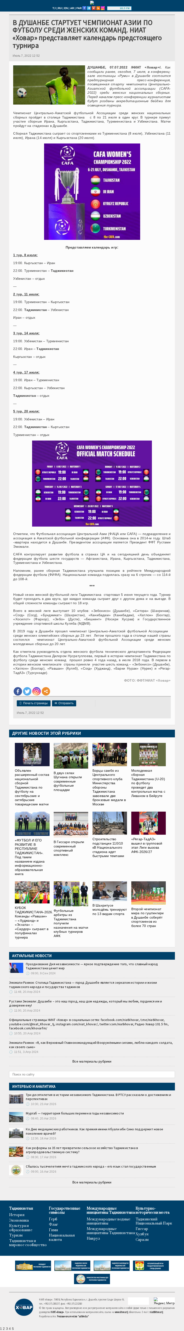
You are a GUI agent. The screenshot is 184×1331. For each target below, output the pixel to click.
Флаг (53, 1225)
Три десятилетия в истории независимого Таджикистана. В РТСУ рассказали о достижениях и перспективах (98, 1097)
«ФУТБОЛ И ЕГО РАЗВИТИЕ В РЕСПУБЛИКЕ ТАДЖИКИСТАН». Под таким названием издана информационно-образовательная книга (30, 857)
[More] (46, 691)
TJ (54, 8)
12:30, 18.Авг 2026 (41, 1138)
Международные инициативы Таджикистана (111, 1211)
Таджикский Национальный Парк (154, 1221)
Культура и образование (20, 1228)
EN (66, 8)
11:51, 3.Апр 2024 (23, 1052)
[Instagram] (36, 691)
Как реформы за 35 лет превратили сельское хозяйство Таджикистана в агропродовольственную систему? (82, 1150)
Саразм (142, 1240)
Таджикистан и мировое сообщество (28, 1243)
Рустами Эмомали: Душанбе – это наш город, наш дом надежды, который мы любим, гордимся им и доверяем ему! (85, 1003)
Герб (53, 1219)
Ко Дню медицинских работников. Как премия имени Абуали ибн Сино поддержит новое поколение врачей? (94, 1131)
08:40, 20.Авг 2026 (41, 1118)
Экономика (19, 1221)
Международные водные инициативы (108, 1221)
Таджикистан (21, 1209)
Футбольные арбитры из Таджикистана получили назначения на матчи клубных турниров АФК (71, 923)
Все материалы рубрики (91, 1061)
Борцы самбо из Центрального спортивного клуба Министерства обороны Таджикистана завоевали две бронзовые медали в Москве (109, 787)
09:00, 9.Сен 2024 (41, 973)
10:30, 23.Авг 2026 (41, 1104)
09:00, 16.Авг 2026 (41, 1171)
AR (72, 8)
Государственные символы (64, 1211)
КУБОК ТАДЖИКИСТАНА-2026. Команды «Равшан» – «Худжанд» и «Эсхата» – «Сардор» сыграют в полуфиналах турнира (34, 922)
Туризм (16, 1235)
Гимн (53, 1230)
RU (60, 8)
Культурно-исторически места (153, 1211)
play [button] (114, 8)
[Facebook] (18, 691)
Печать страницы (33, 703)
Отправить (64, 703)
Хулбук (142, 1234)
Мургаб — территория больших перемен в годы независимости (75, 1113)
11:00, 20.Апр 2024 (24, 1010)
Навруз (93, 1239)
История (16, 1215)
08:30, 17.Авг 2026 (41, 1157)
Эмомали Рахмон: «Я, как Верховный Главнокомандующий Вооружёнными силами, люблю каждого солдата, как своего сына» (91, 1044)
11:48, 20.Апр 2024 (24, 992)
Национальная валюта (62, 1237)
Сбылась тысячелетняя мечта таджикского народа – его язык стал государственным (91, 1166)
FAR (79, 8)
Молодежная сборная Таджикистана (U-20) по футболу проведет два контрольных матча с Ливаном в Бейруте (148, 783)
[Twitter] (27, 691)
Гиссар (142, 1229)
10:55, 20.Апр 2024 (24, 1033)
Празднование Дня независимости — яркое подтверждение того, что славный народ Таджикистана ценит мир (92, 966)
